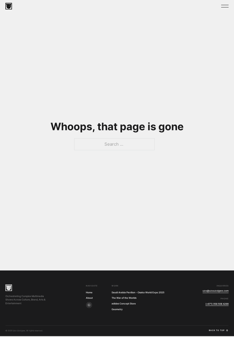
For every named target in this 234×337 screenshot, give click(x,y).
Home (89, 292)
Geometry (117, 309)
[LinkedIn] (89, 305)
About (89, 297)
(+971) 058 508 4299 (217, 303)
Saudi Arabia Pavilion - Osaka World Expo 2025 (138, 292)
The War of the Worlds (124, 297)
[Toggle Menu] (225, 6)
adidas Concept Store (124, 303)
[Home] (8, 287)
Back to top (219, 330)
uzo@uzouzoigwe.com (216, 290)
